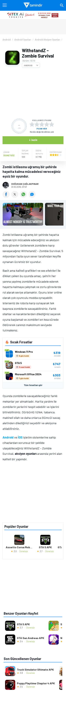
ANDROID (28, 65)
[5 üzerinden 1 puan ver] (32, 124)
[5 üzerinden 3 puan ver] (41, 124)
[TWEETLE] (15, 197)
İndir (33, 139)
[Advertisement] (33, 93)
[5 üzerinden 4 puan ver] (46, 124)
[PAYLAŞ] (7, 197)
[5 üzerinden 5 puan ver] (51, 124)
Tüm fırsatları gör (33, 385)
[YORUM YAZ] (32, 197)
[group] (33, 215)
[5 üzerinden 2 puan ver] (37, 124)
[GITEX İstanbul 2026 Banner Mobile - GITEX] (33, 15)
